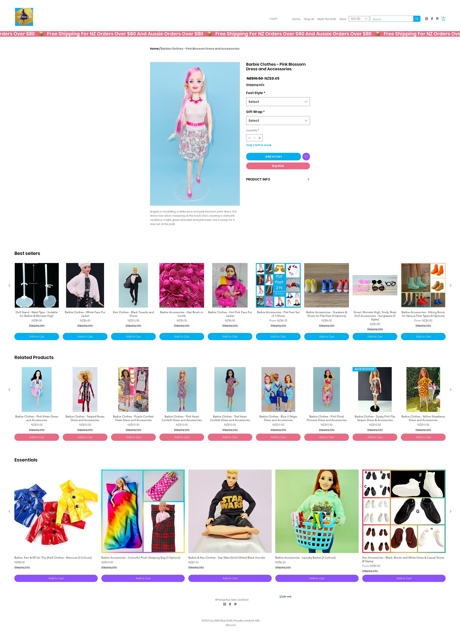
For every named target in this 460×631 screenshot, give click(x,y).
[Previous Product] (9, 285)
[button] (359, 18)
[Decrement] (249, 138)
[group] (230, 301)
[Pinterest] (437, 18)
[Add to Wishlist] (306, 157)
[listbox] (359, 18)
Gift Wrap (255, 111)
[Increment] (259, 138)
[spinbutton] (254, 138)
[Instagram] (426, 18)
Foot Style (255, 93)
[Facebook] (432, 18)
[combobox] (278, 101)
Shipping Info (255, 84)
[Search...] (416, 19)
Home (154, 49)
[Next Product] (450, 285)
